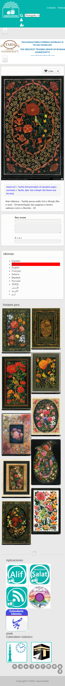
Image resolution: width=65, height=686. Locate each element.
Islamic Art (11, 187)
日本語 (15, 284)
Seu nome (20, 217)
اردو (14, 294)
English (15, 267)
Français (16, 271)
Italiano (15, 274)
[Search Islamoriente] (21, 15)
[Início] (10, 9)
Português (17, 264)
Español (16, 261)
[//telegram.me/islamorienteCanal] (20, 666)
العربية (15, 291)
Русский (16, 281)
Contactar (51, 8)
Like (53, 71)
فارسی (15, 287)
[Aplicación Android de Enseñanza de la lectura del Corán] (17, 575)
